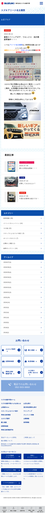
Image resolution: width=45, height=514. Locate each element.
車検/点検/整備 (5, 415)
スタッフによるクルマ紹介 (9, 411)
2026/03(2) (7, 282)
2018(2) (6, 332)
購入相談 (4, 422)
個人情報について (6, 440)
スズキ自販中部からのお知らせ (11, 403)
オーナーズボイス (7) (10, 238)
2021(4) (6, 317)
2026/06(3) (7, 267)
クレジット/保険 (29, 415)
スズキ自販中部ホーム (8, 399)
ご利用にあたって (29, 437)
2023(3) (6, 307)
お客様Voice (5, 407)
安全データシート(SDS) (8, 437)
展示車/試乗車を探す (30, 407)
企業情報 (26, 418)
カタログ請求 (5, 418)
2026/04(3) (7, 277)
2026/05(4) (7, 272)
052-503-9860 (22, 387)
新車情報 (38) (8, 218)
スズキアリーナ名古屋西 (13, 10)
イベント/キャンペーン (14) (13, 223)
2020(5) (6, 322)
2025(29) (6, 297)
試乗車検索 (4, 426)
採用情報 (26, 422)
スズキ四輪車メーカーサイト (9, 456)
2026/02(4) (7, 287)
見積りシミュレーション (32, 456)
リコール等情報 (32, 470)
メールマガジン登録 (10, 470)
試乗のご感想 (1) (9, 243)
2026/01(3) (7, 292)
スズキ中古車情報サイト (10, 483)
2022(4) (6, 312)
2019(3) (6, 327)
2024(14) (6, 302)
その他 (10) (7, 228)
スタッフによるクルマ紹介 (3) (13, 233)
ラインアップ (28, 411)
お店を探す (27, 403)
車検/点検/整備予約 (7, 430)
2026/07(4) (7, 262)
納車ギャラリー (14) (10, 248)
